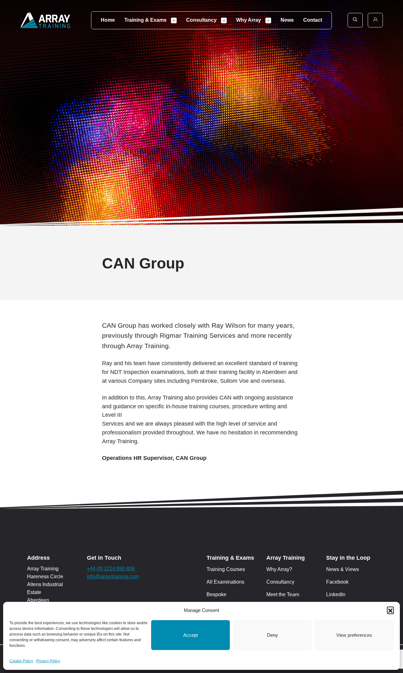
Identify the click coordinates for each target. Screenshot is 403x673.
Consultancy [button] (202, 20)
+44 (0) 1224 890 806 (111, 568)
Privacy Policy (48, 661)
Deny (272, 635)
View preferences (354, 635)
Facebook (337, 582)
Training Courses (226, 569)
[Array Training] (45, 20)
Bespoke (216, 594)
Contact (312, 20)
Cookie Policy (21, 661)
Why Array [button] (249, 20)
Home (108, 20)
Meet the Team (282, 594)
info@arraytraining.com (113, 576)
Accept (190, 635)
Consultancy (280, 582)
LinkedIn (335, 594)
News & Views (342, 569)
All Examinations (225, 582)
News (287, 20)
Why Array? (279, 569)
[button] (390, 610)
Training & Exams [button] (146, 20)
